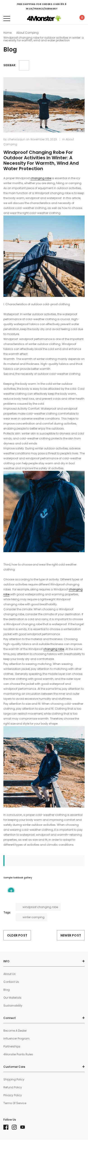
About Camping (27, 33)
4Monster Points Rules (18, 1054)
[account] (69, 18)
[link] (7, 1127)
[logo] (44, 18)
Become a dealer (15, 1031)
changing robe (40, 178)
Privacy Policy (12, 1095)
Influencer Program (16, 1038)
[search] (18, 18)
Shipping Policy (13, 1079)
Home (7, 33)
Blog (6, 990)
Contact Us (11, 982)
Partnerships (11, 1046)
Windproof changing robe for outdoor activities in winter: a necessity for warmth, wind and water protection (41, 160)
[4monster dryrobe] (44, 256)
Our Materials (12, 998)
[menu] (6, 18)
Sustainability (12, 1005)
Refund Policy (12, 1087)
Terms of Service (14, 1103)
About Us (9, 974)
